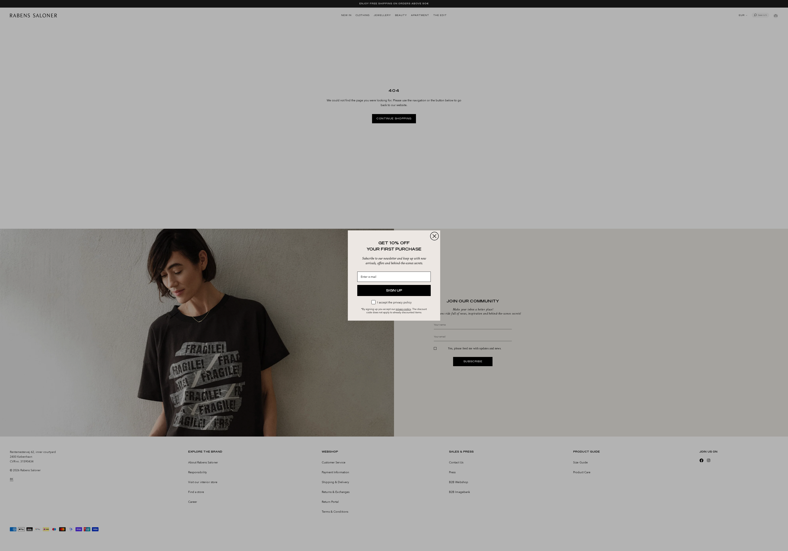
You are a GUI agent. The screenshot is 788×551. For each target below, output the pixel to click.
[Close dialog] (434, 236)
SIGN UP (394, 290)
